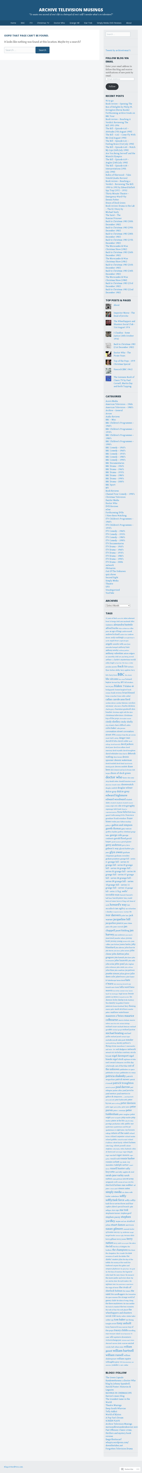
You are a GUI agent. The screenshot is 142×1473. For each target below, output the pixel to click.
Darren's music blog (115, 1396)
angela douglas (124, 641)
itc (131, 911)
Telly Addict (111, 1411)
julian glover (125, 974)
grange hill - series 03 (115, 865)
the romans (126, 1291)
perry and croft (110, 1100)
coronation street (114, 731)
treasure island (115, 1334)
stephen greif (126, 1213)
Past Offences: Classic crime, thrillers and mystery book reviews (119, 1433)
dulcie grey (123, 791)
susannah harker (128, 1229)
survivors (130, 1225)
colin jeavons (121, 728)
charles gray (110, 709)
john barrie (130, 947)
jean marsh (128, 935)
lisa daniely (110, 1003)
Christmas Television (115, 497)
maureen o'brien (115, 1015)
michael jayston (128, 1030)
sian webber (127, 1185)
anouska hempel (112, 647)
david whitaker (112, 753)
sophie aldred (111, 1207)
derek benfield (111, 764)
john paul (120, 964)
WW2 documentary (125, 1362)
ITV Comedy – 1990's (115, 540)
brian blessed (128, 693)
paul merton (111, 1093)
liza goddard (120, 1003)
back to (122, 666)
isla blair (126, 912)
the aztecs (132, 1243)
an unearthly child (112, 657)
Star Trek (88, 23)
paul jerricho (128, 1090)
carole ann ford (121, 699)
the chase (131, 1250)
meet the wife (115, 1023)
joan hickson (115, 944)
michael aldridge (125, 1023)
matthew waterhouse (119, 1012)
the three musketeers (114, 1303)
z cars (121, 1365)
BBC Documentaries (115, 463)
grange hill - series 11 (119, 884)
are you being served (126, 657)
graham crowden (122, 856)
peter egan (109, 1107)
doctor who (114, 777)
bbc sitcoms (112, 679)
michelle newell (111, 1040)
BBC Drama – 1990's (115, 478)
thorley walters (121, 1316)
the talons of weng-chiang (125, 1301)
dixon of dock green (120, 773)
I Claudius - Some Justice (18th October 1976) (124, 336)
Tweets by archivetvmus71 (118, 50)
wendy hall (110, 1347)
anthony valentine (114, 653)
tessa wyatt (125, 1243)
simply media (114, 1192)
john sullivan (129, 967)
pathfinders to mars (113, 1073)
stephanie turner (113, 1213)
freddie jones (115, 822)
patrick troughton (123, 1083)
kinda (117, 987)
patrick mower (122, 1079)
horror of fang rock (123, 901)
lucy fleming (130, 1006)
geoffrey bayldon (111, 832)
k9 (106, 980)
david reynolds (118, 750)
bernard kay (116, 682)
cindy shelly (127, 721)
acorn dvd (120, 618)
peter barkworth (121, 1100)
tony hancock (112, 1327)
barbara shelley (115, 670)
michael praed (116, 1037)
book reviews (116, 693)
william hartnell (123, 1350)
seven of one (123, 1182)
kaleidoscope (112, 980)
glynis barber (125, 848)
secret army (128, 1179)
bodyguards (110, 690)
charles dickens (128, 706)
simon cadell (114, 1189)
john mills (131, 961)
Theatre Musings (114, 1405)
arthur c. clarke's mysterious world (121, 659)
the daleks (122, 1256)
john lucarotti (121, 960)
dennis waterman (123, 760)
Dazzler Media (112, 500)
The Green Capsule (114, 1377)
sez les (131, 1182)
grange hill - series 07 (116, 874)
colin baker (111, 728)
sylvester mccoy (113, 1232)
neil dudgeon (121, 1049)
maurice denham (123, 1020)
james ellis (109, 927)
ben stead (122, 679)
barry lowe (113, 675)
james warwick (118, 927)
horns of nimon (111, 901)
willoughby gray (112, 1362)
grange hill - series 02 (118, 862)
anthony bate (124, 647)
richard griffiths (111, 1140)
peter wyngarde (116, 1118)
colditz (128, 725)
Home (13, 23)
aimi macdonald (125, 621)
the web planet (122, 1310)
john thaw (110, 970)
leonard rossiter (124, 997)
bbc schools (128, 675)
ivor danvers (113, 915)
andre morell (127, 631)
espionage (109, 809)
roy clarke (123, 1162)
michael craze (111, 1027)
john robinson (111, 967)
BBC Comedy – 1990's (115, 460)
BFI (107, 488)
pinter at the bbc (118, 1121)
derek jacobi (110, 767)
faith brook (117, 809)
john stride (120, 967)
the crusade (121, 1253)
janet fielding (122, 930)
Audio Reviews (113, 416)
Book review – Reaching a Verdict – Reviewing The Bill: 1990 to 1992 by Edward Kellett (120, 184)
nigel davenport (120, 1055)
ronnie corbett (112, 1162)
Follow (112, 86)
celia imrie (117, 706)
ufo (111, 1337)
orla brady (110, 1066)
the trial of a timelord (113, 1307)
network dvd (110, 1052)
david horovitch (115, 744)
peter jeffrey (117, 1107)
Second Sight (112, 577)
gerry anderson (114, 845)
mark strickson (121, 1009)
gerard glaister (126, 842)
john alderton (120, 948)
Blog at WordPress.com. (13, 1467)
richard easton (130, 1137)
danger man (124, 738)
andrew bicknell (113, 634)
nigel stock (118, 1059)
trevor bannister (125, 1334)
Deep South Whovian (116, 1408)
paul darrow (123, 1087)
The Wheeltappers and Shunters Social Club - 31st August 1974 (124, 324)
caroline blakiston (122, 703)
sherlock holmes (113, 1185)
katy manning (118, 984)
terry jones (121, 1239)
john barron (109, 951)
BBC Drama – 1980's (115, 475)
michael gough (117, 1030)
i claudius (109, 912)
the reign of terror (112, 1288)
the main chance (119, 1275)
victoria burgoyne (113, 1340)
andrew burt (124, 634)
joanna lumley (125, 944)
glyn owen (116, 852)
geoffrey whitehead (124, 832)
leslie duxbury (129, 1000)
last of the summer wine (120, 991)
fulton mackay (126, 822)
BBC (23, 23)
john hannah (119, 957)
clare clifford (120, 725)
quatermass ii (111, 1130)
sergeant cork (112, 1182)
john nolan (110, 964)
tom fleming (130, 1320)
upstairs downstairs (122, 1337)
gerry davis (126, 845)
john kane (128, 958)
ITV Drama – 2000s (114, 562)
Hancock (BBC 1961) (123, 369)
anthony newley (112, 650)
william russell (114, 1355)
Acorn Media (112, 401)
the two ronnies (127, 1307)
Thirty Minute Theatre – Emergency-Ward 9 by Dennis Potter (117, 196)
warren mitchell (128, 1343)
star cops (115, 1210)
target (132, 1232)
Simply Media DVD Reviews (109, 23)
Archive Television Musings (71, 10)
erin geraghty (128, 806)
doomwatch (127, 784)
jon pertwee (130, 970)
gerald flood (120, 838)
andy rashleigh (117, 637)
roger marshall (111, 1155)
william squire (124, 1358)
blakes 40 (129, 686)
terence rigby (120, 1235)
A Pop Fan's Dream (114, 1417)
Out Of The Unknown (116, 571)
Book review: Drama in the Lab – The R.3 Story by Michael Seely (120, 209)
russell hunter (117, 1168)
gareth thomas (113, 828)
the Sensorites (131, 1294)
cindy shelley (113, 721)
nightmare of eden (130, 1059)
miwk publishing (111, 1043)
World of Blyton (113, 1414)
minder (129, 1040)
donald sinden (116, 785)
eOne (108, 509)
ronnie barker (127, 1158)
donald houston (125, 781)
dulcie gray (111, 791)
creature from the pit (123, 735)
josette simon (112, 973)
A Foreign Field (115, 621)
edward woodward (116, 799)
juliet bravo (120, 977)
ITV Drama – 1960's (115, 549)
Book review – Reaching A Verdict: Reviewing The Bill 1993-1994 (118, 122)
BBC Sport (110, 485)
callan (109, 699)
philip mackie (126, 1118)
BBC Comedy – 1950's (115, 447)
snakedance (115, 1196)
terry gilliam (111, 1239)
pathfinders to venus (128, 1073)
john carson (125, 951)
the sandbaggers (118, 1294)
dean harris (123, 754)
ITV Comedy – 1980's (115, 537)
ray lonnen (130, 1130)
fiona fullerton (124, 812)
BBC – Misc (111, 419)
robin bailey (116, 1149)
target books (110, 1235)
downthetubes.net (114, 1445)
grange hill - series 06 (125, 871)
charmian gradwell (122, 709)
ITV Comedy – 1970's (115, 534)
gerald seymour (116, 842)
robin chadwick (126, 1149)
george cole (116, 835)
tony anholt (124, 1323)
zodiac (126, 1365)
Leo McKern (115, 997)
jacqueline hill (121, 919)
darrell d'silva (111, 741)
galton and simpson (122, 825)
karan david (121, 980)
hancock (123, 895)
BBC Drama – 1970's (115, 472)
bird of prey (110, 686)
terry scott (117, 1243)
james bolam (128, 923)
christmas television (114, 715)
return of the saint (120, 1133)
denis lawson (118, 757)
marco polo (110, 1009)
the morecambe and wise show (118, 1278)
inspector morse (118, 912)
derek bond (120, 763)
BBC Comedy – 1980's (115, 457)
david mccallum (119, 747)
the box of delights (120, 1247)
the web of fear (111, 1310)
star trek (124, 1210)
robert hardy (117, 1142)
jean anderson (120, 935)
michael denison (123, 1027)
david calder (123, 741)
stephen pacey (113, 1217)
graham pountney (113, 859)
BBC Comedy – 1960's (115, 450)
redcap (108, 1133)
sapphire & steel (128, 1172)
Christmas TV (43, 23)
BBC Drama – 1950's (115, 466)
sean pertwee (117, 1179)
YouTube (110, 593)
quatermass (110, 1127)
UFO (108, 587)
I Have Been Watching (116, 515)
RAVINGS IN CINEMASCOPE (119, 1393)
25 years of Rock (111, 618)
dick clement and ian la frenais (121, 770)
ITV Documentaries (115, 543)
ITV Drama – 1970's (115, 553)
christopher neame (125, 718)
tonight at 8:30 (111, 1324)
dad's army (114, 738)
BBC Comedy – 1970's (115, 454)
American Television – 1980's (119, 407)
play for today (129, 1121)
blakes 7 (119, 686)
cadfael (128, 696)
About (129, 23)
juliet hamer (130, 977)
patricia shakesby (116, 1076)
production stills (118, 1124)
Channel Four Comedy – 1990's (120, 494)
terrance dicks (129, 1235)
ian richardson (131, 909)
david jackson (127, 744)
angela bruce (114, 641)
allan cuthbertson (124, 628)
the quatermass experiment (124, 1284)
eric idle (117, 806)
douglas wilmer (125, 787)
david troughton (129, 750)
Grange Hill (74, 23)
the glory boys (125, 1269)
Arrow (109, 413)
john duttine (118, 954)
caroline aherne (111, 703)
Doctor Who (59, 23)
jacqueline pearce (114, 923)
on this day (129, 1062)
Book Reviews (112, 491)
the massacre (129, 1275)
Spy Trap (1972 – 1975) (116, 190)
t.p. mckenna (124, 1232)
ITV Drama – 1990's (115, 559)
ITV (31, 23)
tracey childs (121, 1330)
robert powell (119, 1146)
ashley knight (110, 663)
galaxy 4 (108, 825)
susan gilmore (114, 1228)
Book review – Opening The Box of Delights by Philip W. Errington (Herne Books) (119, 107)
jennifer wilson (120, 938)
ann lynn (127, 644)
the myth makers (123, 1281)
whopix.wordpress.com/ (117, 1442)
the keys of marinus (115, 1272)
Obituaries (111, 568)
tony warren (122, 1327)
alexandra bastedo (123, 624)
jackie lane (125, 915)
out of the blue (121, 1066)
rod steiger (119, 1152)
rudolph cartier (121, 1165)
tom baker (119, 1319)
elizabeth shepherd (116, 803)
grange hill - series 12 (116, 888)
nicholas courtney (122, 1052)
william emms (118, 1347)
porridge (109, 1124)
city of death (110, 725)
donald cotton (113, 781)
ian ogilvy (120, 908)
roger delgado (128, 1152)
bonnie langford (121, 690)
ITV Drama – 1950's (115, 546)
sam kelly (118, 1172)
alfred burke (112, 628)
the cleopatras (111, 1253)
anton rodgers (129, 653)
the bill (109, 1246)
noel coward (111, 1062)
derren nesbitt (121, 766)
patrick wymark (110, 1087)
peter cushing (116, 1103)
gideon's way (112, 848)
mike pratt (121, 1040)
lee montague (114, 994)
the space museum (112, 1297)
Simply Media (112, 580)
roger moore (122, 1155)
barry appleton (126, 670)
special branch (123, 1207)
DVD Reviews (112, 506)
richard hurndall (122, 1140)
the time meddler (129, 1304)
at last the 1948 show (121, 663)
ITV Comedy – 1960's (115, 531)
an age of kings (116, 631)
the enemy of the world (119, 1263)
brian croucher (111, 696)
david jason (109, 747)
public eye (129, 1124)
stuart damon (118, 1224)
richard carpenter (118, 1136)
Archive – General (114, 410)
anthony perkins (124, 650)
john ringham (129, 964)
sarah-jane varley (115, 1175)
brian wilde (121, 696)
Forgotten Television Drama (119, 1448)
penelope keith (129, 1097)
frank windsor (120, 818)
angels (109, 643)
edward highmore (116, 795)
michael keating (115, 1033)
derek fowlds (128, 763)
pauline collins (117, 1090)
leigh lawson (123, 994)
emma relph (110, 806)
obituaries (120, 1063)
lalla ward (124, 987)
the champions (120, 1249)
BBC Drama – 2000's (115, 481)
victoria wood (126, 1340)
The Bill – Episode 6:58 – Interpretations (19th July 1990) (117, 168)
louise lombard (118, 1006)
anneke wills (118, 644)
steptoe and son (121, 1221)
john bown (117, 951)
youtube (115, 1365)
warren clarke (116, 1343)
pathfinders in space (127, 1070)
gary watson (126, 829)
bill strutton (128, 682)
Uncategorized (113, 590)
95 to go (110, 100)
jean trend (110, 938)
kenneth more (110, 987)
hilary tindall (128, 898)
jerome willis (127, 941)
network (110, 565)
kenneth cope (127, 984)
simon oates (124, 1188)
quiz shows (111, 574)
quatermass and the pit (122, 1127)
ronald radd (115, 1159)
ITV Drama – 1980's (115, 556)
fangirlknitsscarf (113, 1439)
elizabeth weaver (128, 803)
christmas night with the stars (123, 712)
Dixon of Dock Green (115, 203)
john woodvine (120, 970)
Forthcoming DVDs (115, 512)
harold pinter (118, 898)
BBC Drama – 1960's (115, 469)
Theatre (109, 583)
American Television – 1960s (119, 404)
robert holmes (129, 1142)
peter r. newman (119, 1111)
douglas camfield (111, 788)
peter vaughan (124, 1114)
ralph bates (120, 1130)
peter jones (126, 1107)
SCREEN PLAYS (113, 1421)
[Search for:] (20, 50)
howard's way (118, 904)
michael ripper (125, 1037)
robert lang (109, 1146)
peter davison (128, 1103)
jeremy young (116, 941)
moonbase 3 (121, 1046)
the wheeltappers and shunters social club (119, 1312)
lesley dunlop (118, 1000)
